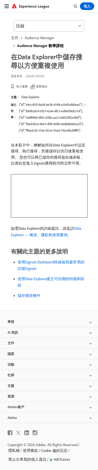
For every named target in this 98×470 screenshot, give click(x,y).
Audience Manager (39, 37)
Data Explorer (30, 97)
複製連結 (41, 86)
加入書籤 (22, 86)
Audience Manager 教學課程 (40, 45)
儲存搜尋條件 (29, 295)
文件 (15, 37)
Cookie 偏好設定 (54, 450)
